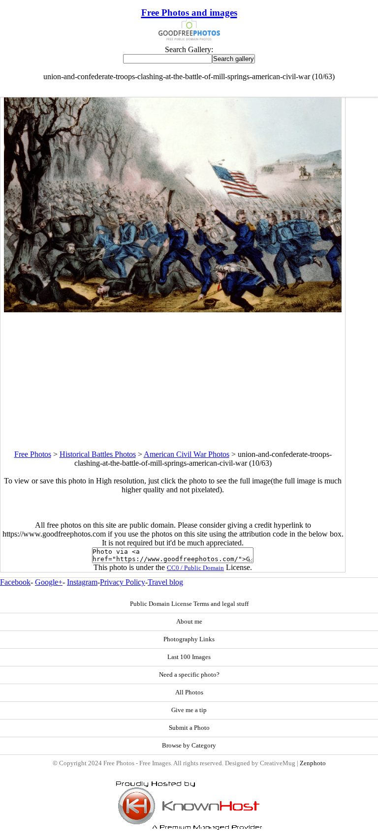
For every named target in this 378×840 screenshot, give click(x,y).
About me (189, 621)
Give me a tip (189, 710)
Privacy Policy (122, 582)
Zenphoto (313, 763)
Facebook (15, 582)
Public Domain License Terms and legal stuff (189, 603)
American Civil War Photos (186, 454)
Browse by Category (189, 745)
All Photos (189, 692)
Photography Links (189, 639)
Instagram (82, 582)
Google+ (49, 582)
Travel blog (165, 582)
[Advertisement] (172, 381)
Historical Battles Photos (98, 454)
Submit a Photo (189, 727)
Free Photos (32, 454)
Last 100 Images (189, 657)
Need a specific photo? (189, 674)
